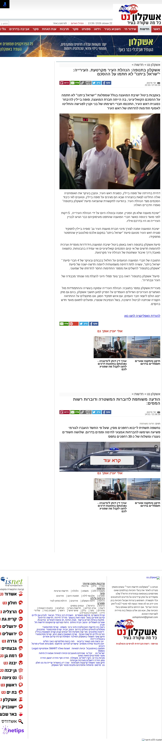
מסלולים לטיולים (97, 629)
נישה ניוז (100, 627)
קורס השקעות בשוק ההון (65, 634)
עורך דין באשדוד (61, 662)
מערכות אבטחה (78, 660)
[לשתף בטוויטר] (96, 84)
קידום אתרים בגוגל (95, 617)
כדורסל (91, 605)
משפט (85, 591)
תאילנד (74, 636)
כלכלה (75, 591)
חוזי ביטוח (69, 641)
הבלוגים (60, 608)
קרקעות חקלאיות (79, 662)
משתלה (74, 658)
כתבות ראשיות (46, 608)
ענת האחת (49, 29)
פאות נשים (83, 655)
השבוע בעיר (112, 29)
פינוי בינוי (72, 627)
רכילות (101, 600)
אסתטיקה (43, 648)
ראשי (156, 29)
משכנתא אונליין (46, 643)
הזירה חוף (64, 658)
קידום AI (42, 620)
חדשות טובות (85, 634)
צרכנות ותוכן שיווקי (94, 583)
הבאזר (51, 615)
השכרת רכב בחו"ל (64, 615)
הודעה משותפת (147, 423)
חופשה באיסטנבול (95, 648)
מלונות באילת (97, 620)
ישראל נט (100, 653)
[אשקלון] (137, 25)
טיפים (73, 622)
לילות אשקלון (88, 600)
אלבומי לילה (89, 595)
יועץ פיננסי (99, 643)
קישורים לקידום (70, 643)
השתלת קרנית (63, 636)
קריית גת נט (47, 662)
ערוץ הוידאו (90, 608)
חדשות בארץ (74, 608)
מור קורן (84, 631)
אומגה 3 (49, 653)
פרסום (97, 665)
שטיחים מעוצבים (76, 653)
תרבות (64, 29)
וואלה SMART (56, 648)
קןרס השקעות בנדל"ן (45, 631)
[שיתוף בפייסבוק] (106, 84)
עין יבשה (99, 641)
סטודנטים (94, 655)
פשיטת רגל (74, 631)
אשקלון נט (153, 64)
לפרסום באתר (60, 23)
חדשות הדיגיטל (45, 617)
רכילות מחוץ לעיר (58, 600)
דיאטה (100, 631)
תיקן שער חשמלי (96, 662)
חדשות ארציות (61, 591)
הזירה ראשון (53, 658)
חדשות (144, 29)
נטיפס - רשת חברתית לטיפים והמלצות (137, 643)
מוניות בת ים (98, 658)
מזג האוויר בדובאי (85, 641)
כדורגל (101, 605)
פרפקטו (58, 643)
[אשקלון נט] (153, 577)
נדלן (94, 586)
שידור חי (130, 29)
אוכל (102, 586)
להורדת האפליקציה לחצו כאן (142, 315)
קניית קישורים (98, 615)
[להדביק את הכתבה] (74, 325)
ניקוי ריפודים (85, 658)
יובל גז (89, 653)
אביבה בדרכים (19, 29)
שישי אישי (73, 610)
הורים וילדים (99, 634)
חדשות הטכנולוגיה (86, 627)
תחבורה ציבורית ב (88, 612)
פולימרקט (59, 641)
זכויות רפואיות (78, 648)
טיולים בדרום (81, 629)
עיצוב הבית (82, 622)
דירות (93, 639)
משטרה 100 (98, 591)
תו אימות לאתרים (55, 620)
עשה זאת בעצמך (76, 617)
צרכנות (85, 586)
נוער (92, 610)
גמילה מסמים (86, 643)
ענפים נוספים (77, 605)
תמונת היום (73, 595)
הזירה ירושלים (93, 660)
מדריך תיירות (61, 617)
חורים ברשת (83, 620)
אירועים (60, 595)
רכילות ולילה (97, 598)
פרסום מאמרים (82, 615)
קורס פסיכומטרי (54, 629)
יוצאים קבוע (62, 631)
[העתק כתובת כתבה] (85, 84)
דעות (102, 608)
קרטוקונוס (50, 622)
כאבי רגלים (48, 641)
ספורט (86, 29)
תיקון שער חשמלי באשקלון (92, 636)
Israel (67, 648)
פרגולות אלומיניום (84, 665)
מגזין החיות (70, 620)
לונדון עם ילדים (39, 615)
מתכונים (41, 629)
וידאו (97, 29)
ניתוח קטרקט (62, 622)
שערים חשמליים (96, 622)
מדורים (101, 610)
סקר (75, 29)
